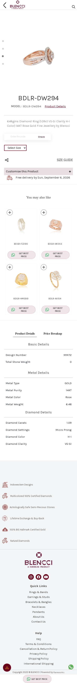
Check (41, 137)
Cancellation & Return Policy (38, 649)
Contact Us (38, 621)
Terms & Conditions (38, 644)
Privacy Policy (38, 653)
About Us (38, 616)
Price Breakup (53, 333)
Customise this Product (22, 171)
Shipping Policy (38, 658)
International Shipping (38, 663)
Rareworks (58, 672)
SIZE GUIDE (65, 160)
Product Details (55, 106)
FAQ (38, 639)
